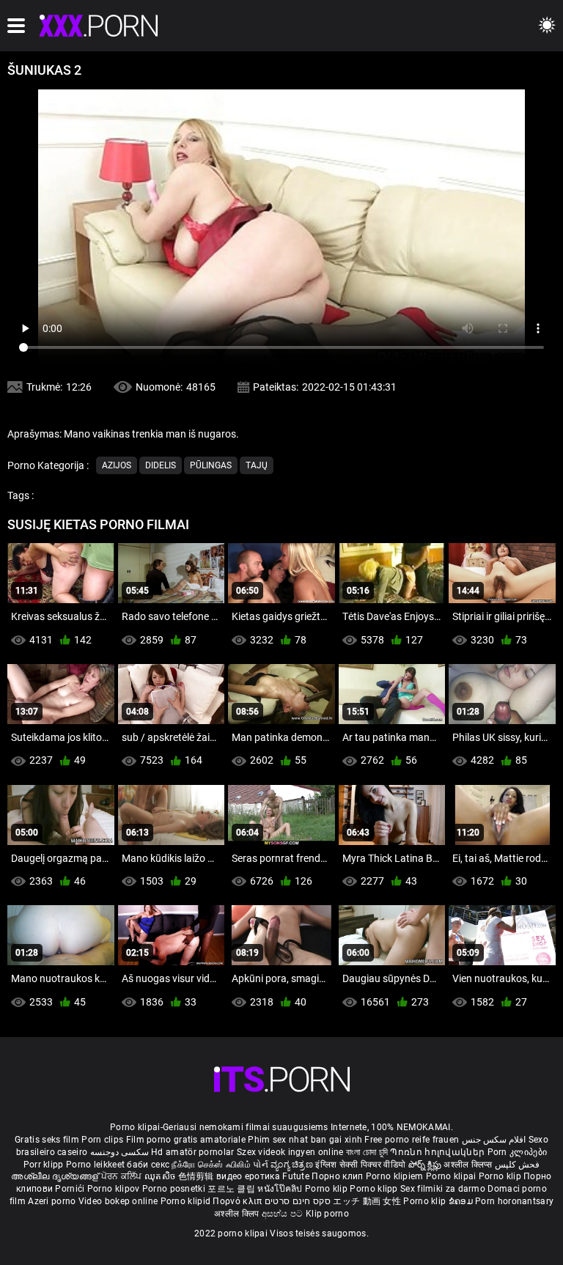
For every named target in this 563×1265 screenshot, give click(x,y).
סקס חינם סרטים (298, 1201)
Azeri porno (53, 1201)
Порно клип (338, 1176)
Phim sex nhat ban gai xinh (305, 1140)
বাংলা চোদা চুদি (367, 1152)
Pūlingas (211, 465)
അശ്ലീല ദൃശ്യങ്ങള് (55, 1176)
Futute (295, 1176)
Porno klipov (114, 1189)
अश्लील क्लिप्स (469, 1164)
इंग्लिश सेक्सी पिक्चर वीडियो (360, 1164)
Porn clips (103, 1140)
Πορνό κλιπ (238, 1201)
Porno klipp (375, 1189)
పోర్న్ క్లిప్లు (426, 1164)
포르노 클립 (232, 1189)
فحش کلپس (517, 1164)
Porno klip (501, 1176)
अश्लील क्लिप (237, 1214)
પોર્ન (260, 1164)
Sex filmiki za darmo (442, 1189)
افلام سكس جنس (494, 1140)
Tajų (257, 465)
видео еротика (248, 1176)
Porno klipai (452, 1176)
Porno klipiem (396, 1176)
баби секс (148, 1164)
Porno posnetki (175, 1189)
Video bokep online (118, 1201)
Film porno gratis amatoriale (186, 1140)
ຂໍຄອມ (462, 1201)
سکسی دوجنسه (119, 1152)
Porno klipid (187, 1201)
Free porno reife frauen (411, 1140)
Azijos (116, 465)
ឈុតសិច (161, 1176)
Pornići (71, 1189)
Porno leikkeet (97, 1164)
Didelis (160, 465)
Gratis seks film (47, 1140)
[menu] (16, 25)
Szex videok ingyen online (290, 1152)
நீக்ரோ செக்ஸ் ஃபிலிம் (211, 1164)
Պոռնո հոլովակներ (438, 1152)
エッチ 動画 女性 (367, 1201)
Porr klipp (44, 1164)
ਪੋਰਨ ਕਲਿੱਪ (122, 1176)
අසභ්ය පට (284, 1214)
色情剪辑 (197, 1176)
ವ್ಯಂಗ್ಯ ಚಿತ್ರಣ (293, 1164)
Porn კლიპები (517, 1152)
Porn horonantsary (514, 1201)
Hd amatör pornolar (192, 1152)
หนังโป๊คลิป (281, 1189)
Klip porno (327, 1214)
